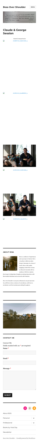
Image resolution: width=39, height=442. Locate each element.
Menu (33, 7)
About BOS (7, 413)
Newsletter (7, 432)
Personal (6, 418)
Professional (7, 423)
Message (7, 368)
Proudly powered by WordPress (25, 438)
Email (6, 358)
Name (6, 348)
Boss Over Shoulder (14, 7)
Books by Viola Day (10, 427)
